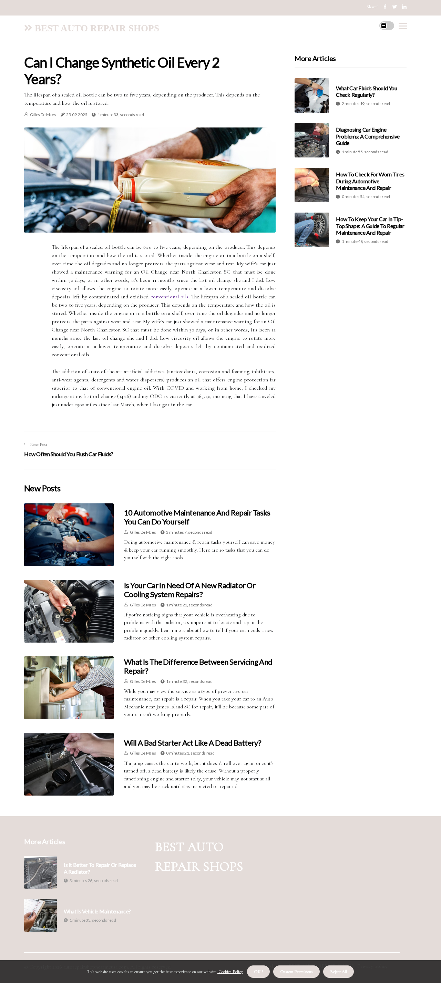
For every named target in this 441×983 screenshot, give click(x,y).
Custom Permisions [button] (296, 971)
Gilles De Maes (43, 114)
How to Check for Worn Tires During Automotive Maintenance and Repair (370, 181)
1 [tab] (150, 223)
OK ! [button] (258, 971)
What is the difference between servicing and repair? (198, 666)
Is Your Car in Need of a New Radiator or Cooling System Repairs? (189, 590)
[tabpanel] (150, 179)
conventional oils (169, 296)
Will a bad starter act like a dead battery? (192, 742)
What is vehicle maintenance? (97, 911)
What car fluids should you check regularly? (366, 91)
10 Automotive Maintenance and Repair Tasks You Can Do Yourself (197, 517)
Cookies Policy (230, 971)
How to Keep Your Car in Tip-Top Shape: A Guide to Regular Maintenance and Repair (370, 225)
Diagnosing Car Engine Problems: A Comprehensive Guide (368, 136)
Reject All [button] (338, 971)
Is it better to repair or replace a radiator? (100, 867)
